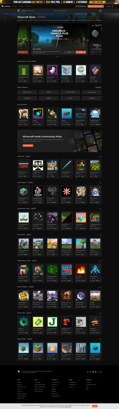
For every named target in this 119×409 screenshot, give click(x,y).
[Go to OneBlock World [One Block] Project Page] (95, 351)
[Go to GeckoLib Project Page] (23, 325)
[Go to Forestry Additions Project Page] (95, 168)
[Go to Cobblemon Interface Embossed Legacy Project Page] (95, 220)
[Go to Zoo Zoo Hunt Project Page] (52, 247)
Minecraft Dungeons (21, 396)
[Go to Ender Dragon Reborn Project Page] (52, 220)
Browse (14, 6)
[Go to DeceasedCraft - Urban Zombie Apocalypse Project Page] (38, 299)
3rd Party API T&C (38, 391)
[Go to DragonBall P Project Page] (81, 194)
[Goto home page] (6, 6)
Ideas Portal (54, 384)
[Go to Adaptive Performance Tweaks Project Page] (81, 168)
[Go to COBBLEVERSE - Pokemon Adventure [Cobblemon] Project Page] (81, 299)
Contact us (71, 386)
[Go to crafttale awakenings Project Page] (52, 168)
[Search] (100, 10)
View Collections (28, 145)
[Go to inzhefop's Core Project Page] (23, 168)
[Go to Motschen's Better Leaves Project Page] (52, 273)
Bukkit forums (55, 393)
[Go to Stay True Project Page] (66, 273)
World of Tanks (20, 398)
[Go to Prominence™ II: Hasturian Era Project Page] (66, 299)
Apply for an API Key (39, 389)
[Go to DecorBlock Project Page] (95, 73)
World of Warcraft (21, 386)
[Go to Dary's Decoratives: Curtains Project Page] (23, 73)
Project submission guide (40, 384)
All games (19, 382)
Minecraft (19, 384)
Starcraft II (19, 391)
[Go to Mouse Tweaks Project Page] (81, 325)
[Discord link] (95, 372)
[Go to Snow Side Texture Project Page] (23, 220)
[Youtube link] (93, 372)
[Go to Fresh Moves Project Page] (38, 273)
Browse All (31, 10)
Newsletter (54, 389)
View (69, 52)
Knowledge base (72, 382)
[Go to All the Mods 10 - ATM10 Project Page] (23, 299)
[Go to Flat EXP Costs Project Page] (38, 168)
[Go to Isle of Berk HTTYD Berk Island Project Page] (66, 351)
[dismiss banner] (117, 2)
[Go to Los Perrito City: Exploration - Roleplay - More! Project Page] (81, 351)
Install (80, 52)
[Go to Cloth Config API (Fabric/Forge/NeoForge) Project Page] (38, 325)
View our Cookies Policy (65, 406)
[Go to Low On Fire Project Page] (81, 273)
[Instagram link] (88, 372)
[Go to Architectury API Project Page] (66, 325)
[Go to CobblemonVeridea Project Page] (66, 194)
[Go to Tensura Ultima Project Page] (95, 194)
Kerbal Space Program (22, 393)
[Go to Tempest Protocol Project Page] (95, 116)
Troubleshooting (72, 384)
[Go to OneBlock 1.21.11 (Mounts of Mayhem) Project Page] (38, 351)
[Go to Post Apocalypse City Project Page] (23, 247)
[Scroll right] (100, 157)
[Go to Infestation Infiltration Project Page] (38, 194)
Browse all (98, 87)
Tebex (87, 386)
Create (21, 6)
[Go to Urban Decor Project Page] (52, 73)
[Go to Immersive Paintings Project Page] (38, 73)
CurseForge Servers (56, 396)
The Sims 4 (19, 389)
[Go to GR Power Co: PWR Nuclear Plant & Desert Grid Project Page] (66, 247)
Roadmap (54, 391)
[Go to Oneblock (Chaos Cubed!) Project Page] (23, 351)
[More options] (116, 6)
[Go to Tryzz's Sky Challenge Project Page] (81, 247)
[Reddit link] (101, 372)
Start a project (38, 382)
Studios (28, 6)
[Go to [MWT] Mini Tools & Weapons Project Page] (38, 220)
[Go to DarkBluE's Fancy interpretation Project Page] (23, 194)
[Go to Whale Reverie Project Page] (81, 220)
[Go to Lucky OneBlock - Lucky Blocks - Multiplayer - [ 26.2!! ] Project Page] (52, 351)
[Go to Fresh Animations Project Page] (23, 273)
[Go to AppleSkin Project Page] (95, 325)
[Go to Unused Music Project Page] (66, 220)
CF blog (53, 386)
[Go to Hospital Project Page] (95, 247)
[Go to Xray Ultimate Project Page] (95, 273)
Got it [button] (94, 406)
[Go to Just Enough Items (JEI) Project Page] (52, 325)
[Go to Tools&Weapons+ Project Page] (66, 168)
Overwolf (88, 382)
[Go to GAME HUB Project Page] (38, 247)
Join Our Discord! (55, 382)
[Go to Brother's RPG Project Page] (52, 194)
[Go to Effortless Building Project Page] (81, 73)
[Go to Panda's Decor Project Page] (66, 73)
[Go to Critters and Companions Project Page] (23, 116)
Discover (23, 10)
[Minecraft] (18, 10)
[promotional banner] (59, 2)
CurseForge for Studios (91, 384)
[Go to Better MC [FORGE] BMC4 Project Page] (52, 299)
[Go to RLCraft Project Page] (95, 299)
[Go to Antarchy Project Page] (66, 116)
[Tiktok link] (90, 372)
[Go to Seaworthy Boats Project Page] (81, 116)
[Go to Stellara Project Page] (38, 116)
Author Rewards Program (40, 386)
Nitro (87, 389)
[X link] (98, 372)
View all (28, 156)
